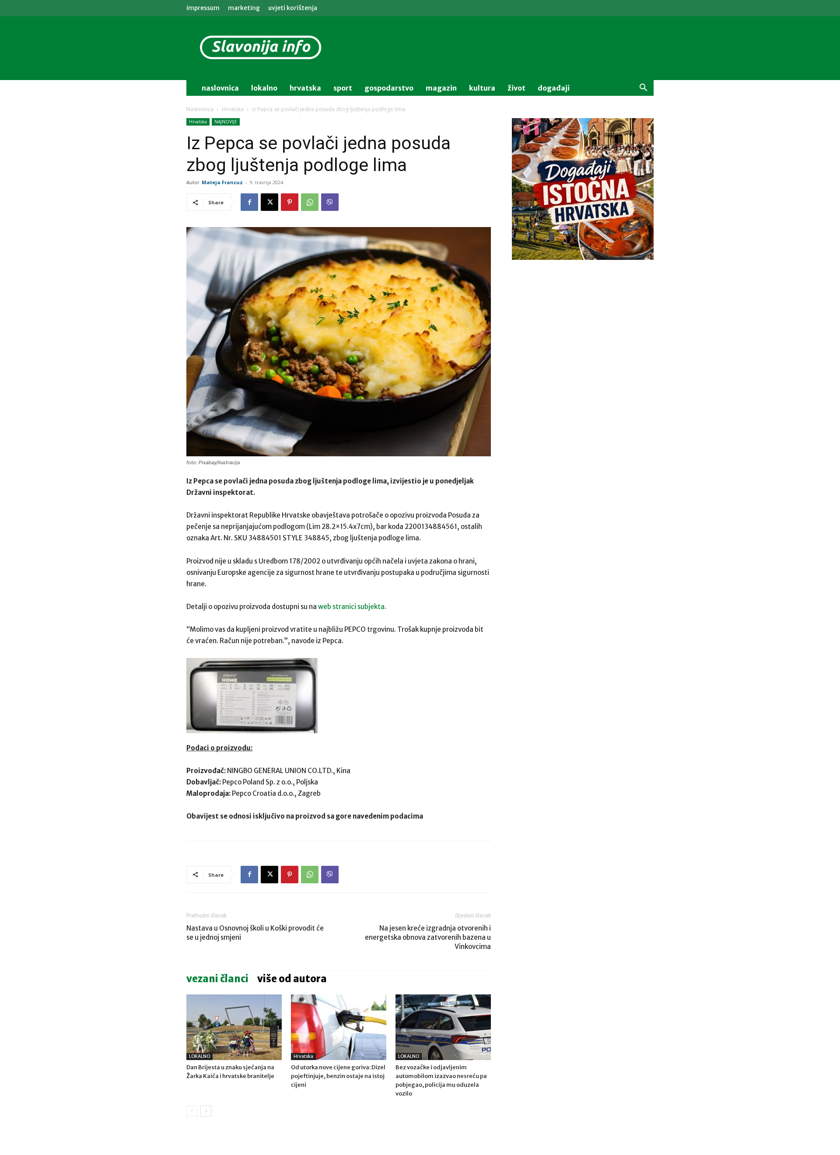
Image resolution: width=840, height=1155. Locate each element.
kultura (482, 88)
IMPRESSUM (203, 8)
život (516, 88)
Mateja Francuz (222, 182)
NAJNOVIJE (225, 122)
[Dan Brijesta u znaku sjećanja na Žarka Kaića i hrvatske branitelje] (234, 1027)
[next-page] (205, 1111)
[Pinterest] (289, 202)
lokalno (264, 88)
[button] (643, 88)
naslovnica (220, 88)
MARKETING (244, 8)
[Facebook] (249, 202)
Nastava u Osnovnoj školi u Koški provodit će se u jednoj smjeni (255, 933)
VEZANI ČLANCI (217, 978)
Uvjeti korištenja (292, 8)
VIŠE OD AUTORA (292, 978)
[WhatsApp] (309, 202)
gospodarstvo (388, 88)
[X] (269, 202)
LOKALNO (199, 1056)
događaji (554, 88)
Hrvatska (305, 88)
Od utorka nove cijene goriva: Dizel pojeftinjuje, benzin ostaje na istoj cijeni (338, 1076)
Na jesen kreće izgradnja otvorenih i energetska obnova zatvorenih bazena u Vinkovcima (428, 937)
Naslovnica (200, 109)
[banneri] (583, 189)
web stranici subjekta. (352, 606)
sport (342, 88)
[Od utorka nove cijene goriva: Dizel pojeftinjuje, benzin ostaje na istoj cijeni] (338, 1027)
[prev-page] (191, 1111)
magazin (441, 88)
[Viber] (330, 202)
